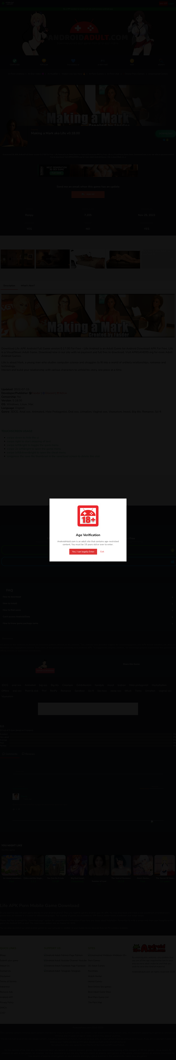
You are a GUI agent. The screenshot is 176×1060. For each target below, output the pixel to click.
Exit (102, 551)
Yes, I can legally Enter (83, 551)
